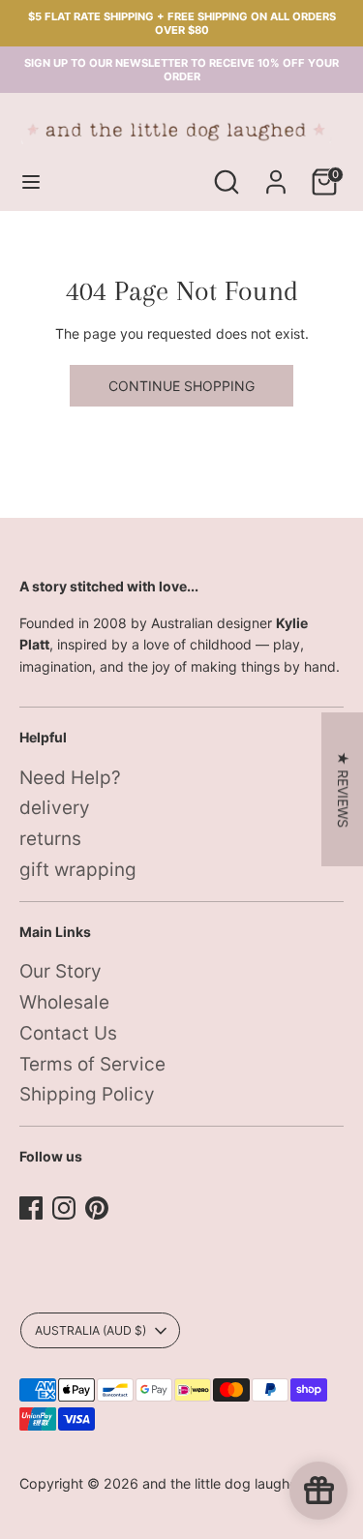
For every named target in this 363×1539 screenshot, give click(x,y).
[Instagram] (64, 1208)
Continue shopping (181, 385)
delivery (54, 808)
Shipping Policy (87, 1094)
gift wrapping (77, 870)
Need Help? (70, 778)
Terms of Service (92, 1064)
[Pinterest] (96, 1208)
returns (50, 839)
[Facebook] (31, 1208)
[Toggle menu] (31, 181)
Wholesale (64, 1002)
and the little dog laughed (224, 1483)
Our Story (60, 971)
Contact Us (68, 1033)
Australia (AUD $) (90, 1330)
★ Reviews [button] (343, 789)
